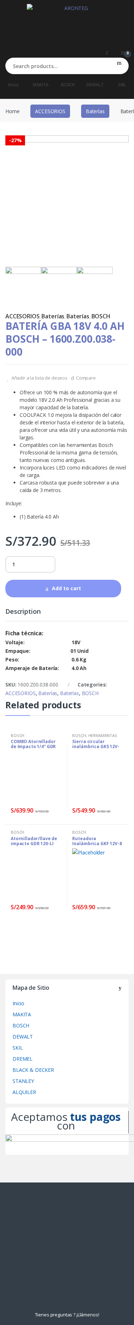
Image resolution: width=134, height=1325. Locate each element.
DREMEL (23, 1058)
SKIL (18, 1047)
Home (12, 111)
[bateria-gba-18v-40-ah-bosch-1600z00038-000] (67, 197)
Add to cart (66, 588)
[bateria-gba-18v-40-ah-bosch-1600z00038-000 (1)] (59, 285)
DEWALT (94, 85)
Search (119, 66)
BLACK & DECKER (33, 1069)
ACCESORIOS (50, 111)
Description (22, 612)
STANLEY (23, 1081)
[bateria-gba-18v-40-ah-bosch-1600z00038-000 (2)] (95, 285)
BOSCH (68, 85)
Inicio (13, 85)
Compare (86, 378)
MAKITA (40, 85)
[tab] (22, 614)
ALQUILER (24, 1092)
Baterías (95, 111)
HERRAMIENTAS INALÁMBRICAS (94, 737)
